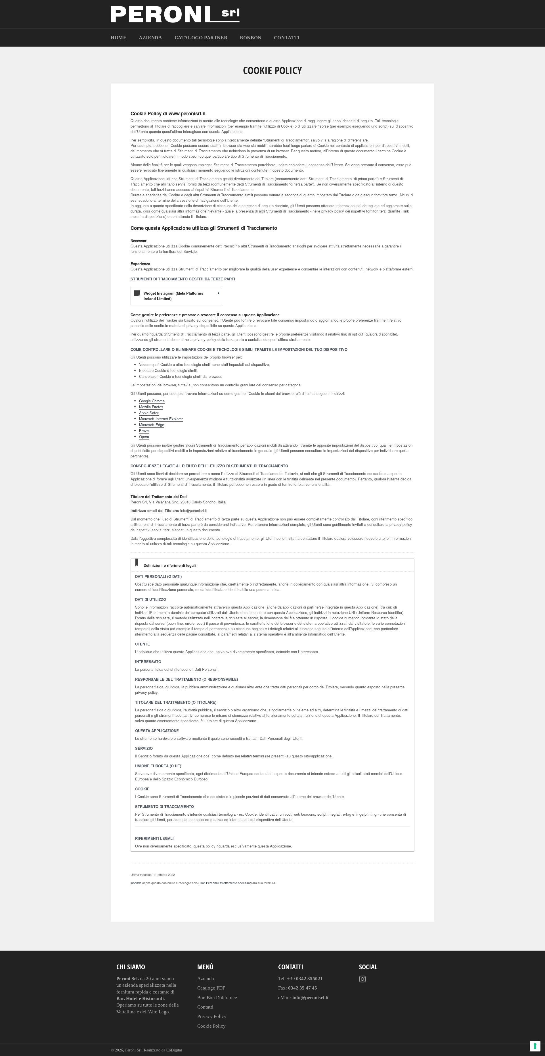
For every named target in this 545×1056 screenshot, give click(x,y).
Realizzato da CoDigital (163, 1050)
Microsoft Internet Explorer (161, 418)
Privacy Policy (212, 1016)
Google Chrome (152, 400)
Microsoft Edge (151, 424)
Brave (144, 430)
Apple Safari (149, 412)
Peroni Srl (133, 1050)
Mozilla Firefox (151, 406)
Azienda (150, 37)
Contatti (287, 37)
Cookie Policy (211, 1026)
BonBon (250, 37)
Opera (144, 436)
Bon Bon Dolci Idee (217, 997)
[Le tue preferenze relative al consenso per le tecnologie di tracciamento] (535, 1046)
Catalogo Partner (201, 37)
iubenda (136, 882)
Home (118, 37)
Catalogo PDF (211, 988)
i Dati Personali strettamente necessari (224, 882)
